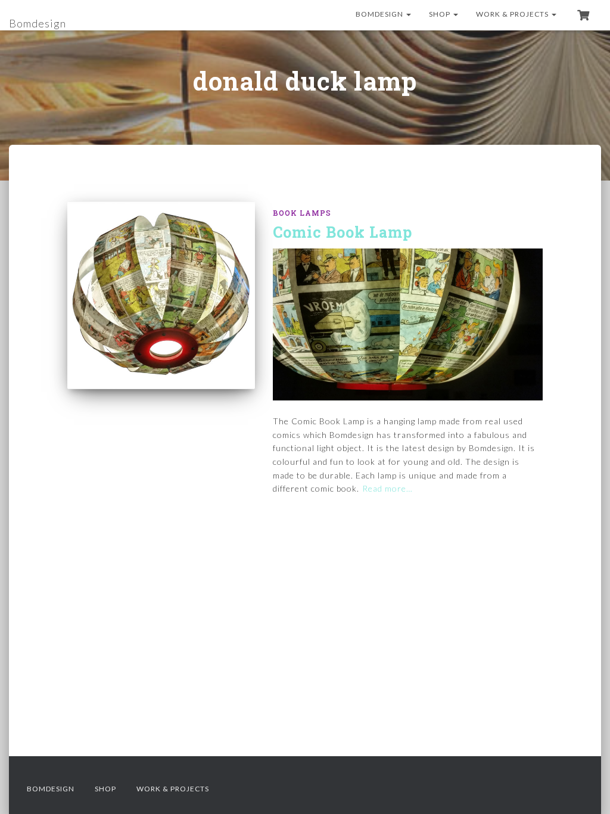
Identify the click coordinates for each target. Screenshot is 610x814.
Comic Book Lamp (342, 232)
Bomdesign (380, 14)
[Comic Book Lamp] (161, 295)
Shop (440, 14)
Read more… (387, 488)
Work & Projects (513, 14)
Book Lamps (302, 213)
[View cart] (583, 14)
